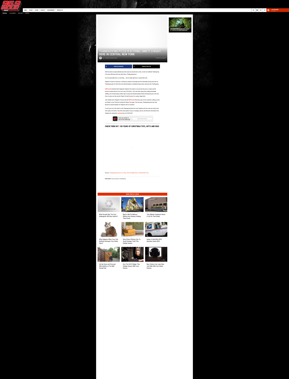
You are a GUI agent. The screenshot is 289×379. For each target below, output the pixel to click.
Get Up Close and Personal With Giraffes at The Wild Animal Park (107, 266)
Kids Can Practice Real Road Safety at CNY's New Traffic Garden (180, 29)
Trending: (4, 13)
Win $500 (27, 13)
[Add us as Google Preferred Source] (257, 10)
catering (120, 113)
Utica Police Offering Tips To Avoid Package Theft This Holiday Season (132, 241)
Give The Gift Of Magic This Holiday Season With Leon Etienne (131, 266)
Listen (36, 10)
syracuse (116, 178)
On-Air (30, 10)
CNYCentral (132, 100)
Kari (103, 58)
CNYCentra (108, 89)
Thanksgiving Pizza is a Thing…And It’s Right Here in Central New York (129, 173)
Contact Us (60, 10)
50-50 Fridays (12, 13)
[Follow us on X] (264, 10)
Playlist (43, 10)
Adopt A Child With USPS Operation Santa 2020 (154, 240)
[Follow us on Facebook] (261, 10)
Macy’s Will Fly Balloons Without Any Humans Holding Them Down (132, 216)
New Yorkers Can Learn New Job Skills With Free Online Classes (155, 266)
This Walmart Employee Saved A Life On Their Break (156, 215)
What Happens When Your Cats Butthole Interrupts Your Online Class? (108, 241)
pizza (112, 178)
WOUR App (20, 13)
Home (25, 10)
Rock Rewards (50, 10)
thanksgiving (122, 178)
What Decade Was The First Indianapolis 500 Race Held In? (108, 215)
